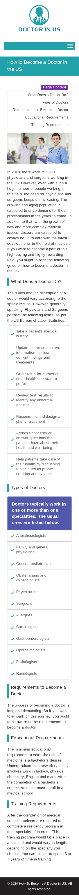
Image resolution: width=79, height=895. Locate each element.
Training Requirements (49, 125)
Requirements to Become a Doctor (40, 110)
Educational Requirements (46, 117)
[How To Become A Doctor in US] (39, 18)
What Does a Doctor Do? (48, 95)
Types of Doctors (54, 102)
